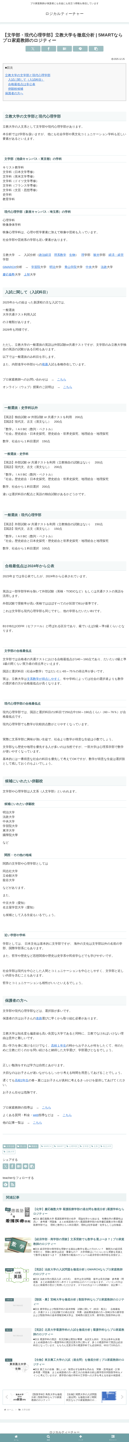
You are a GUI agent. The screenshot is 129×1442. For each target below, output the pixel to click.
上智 (27, 274)
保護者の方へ (14, 93)
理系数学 (60, 255)
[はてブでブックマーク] (64, 49)
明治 (52, 267)
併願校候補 (15, 89)
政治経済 (45, 255)
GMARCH (9, 267)
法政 (104, 267)
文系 (96, 1146)
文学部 (85, 1146)
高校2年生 (22, 1080)
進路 (39, 1018)
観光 (96, 255)
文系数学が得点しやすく (43, 679)
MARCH (47, 1146)
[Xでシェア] (33, 49)
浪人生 (23, 1146)
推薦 (45, 364)
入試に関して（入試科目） (26, 79)
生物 (72, 255)
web (35, 1115)
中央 (89, 267)
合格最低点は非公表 (21, 84)
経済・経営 (116, 255)
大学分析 (10, 1146)
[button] (96, 49)
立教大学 (10, 1152)
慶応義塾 (9, 274)
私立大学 (107, 1146)
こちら (61, 379)
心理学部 (73, 1146)
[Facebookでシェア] (48, 49)
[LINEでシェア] (80, 49)
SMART (60, 1146)
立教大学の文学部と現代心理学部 (27, 75)
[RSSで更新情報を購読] (12, 1184)
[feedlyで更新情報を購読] (5, 1184)
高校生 (34, 1146)
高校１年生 (58, 1045)
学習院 (35, 267)
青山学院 (70, 267)
